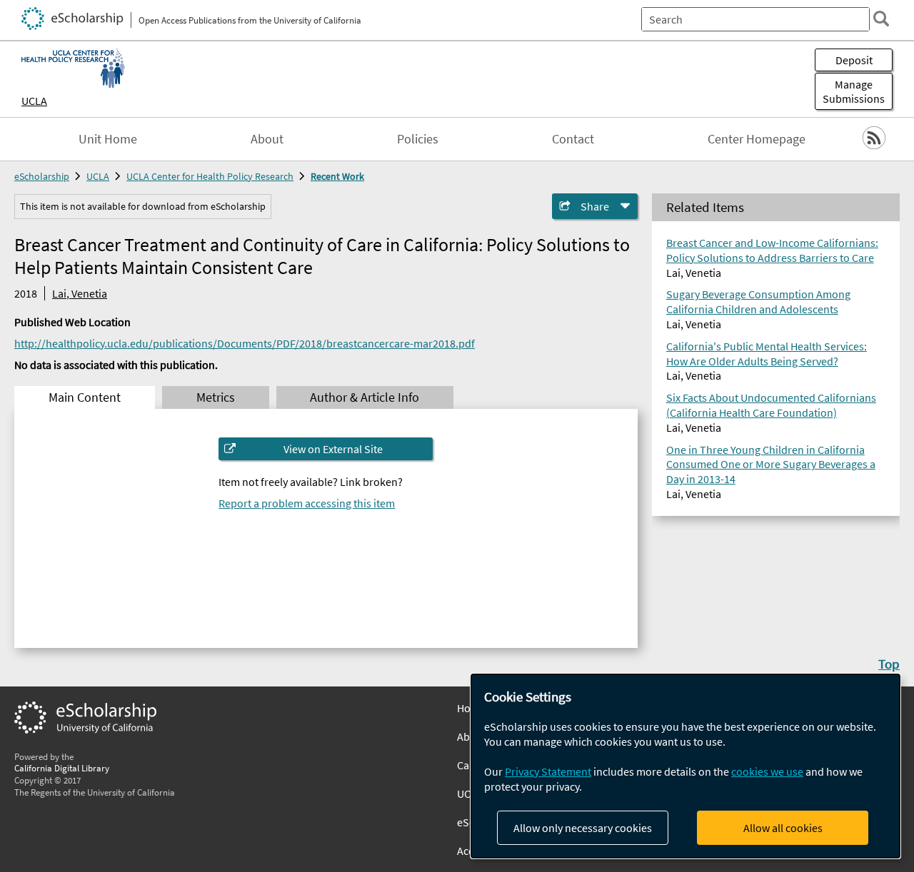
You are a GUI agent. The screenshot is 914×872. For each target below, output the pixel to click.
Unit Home (108, 139)
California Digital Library (61, 768)
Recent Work (337, 176)
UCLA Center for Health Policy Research (209, 176)
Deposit (854, 60)
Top (889, 663)
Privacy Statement (548, 771)
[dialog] (685, 766)
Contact (573, 139)
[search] (881, 18)
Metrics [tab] (215, 397)
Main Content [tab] (85, 397)
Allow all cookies (783, 828)
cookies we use (767, 771)
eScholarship (41, 176)
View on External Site (333, 449)
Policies (417, 139)
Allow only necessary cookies (582, 828)
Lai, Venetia (79, 293)
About (267, 139)
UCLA (34, 100)
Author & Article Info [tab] (364, 397)
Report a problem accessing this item (307, 503)
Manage (854, 91)
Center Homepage (756, 139)
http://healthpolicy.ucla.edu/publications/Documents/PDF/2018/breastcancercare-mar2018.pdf (244, 343)
